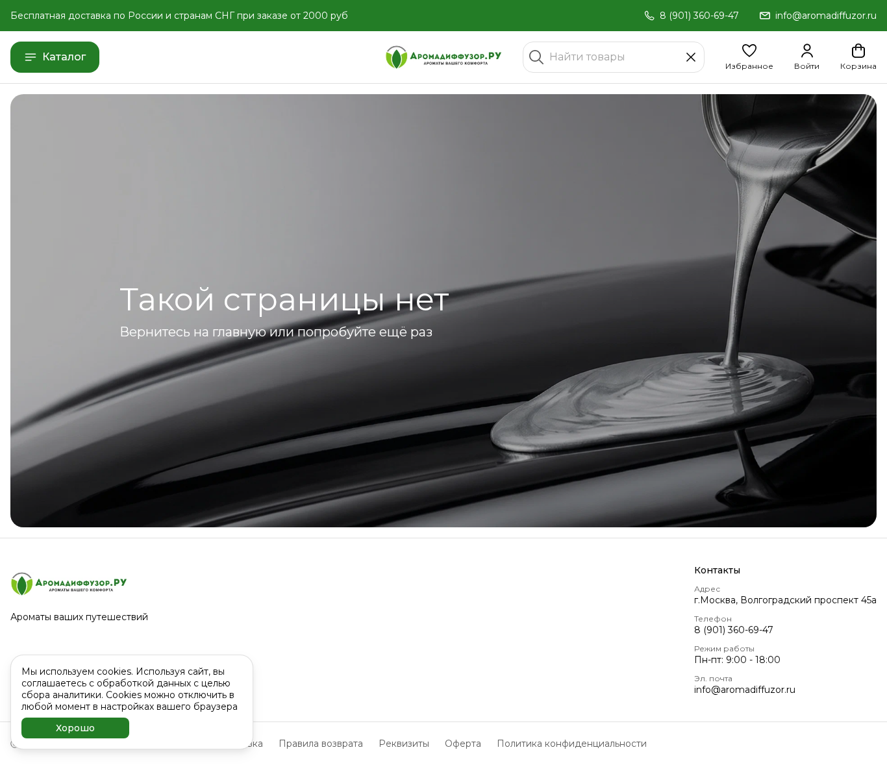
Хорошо (75, 728)
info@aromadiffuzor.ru (744, 690)
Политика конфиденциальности (572, 743)
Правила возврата (321, 743)
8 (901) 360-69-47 (733, 630)
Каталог (64, 57)
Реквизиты (404, 743)
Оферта (463, 743)
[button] (749, 57)
